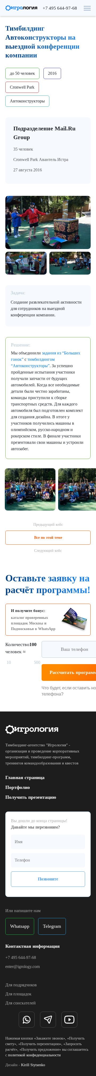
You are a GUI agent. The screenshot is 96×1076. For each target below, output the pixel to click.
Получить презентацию (30, 797)
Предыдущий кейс (48, 525)
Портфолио (17, 787)
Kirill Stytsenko (33, 1065)
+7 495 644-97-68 (60, 8)
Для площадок (18, 994)
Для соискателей (20, 1003)
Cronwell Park (22, 87)
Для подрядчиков (21, 985)
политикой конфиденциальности (34, 1055)
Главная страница (25, 777)
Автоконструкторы (27, 101)
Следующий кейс (48, 551)
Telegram (52, 926)
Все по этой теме (48, 538)
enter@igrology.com (22, 966)
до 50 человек (22, 73)
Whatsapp (19, 926)
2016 (52, 73)
